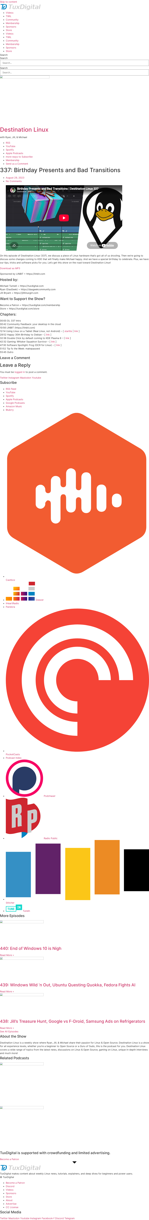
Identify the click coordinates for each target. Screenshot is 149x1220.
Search (4, 55)
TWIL (8, 16)
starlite (68, 331)
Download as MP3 (10, 268)
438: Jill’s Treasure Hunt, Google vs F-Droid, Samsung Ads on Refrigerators (72, 1021)
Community (12, 19)
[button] (74, 1173)
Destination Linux (24, 129)
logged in (20, 372)
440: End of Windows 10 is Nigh (30, 948)
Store (9, 30)
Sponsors (11, 26)
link (76, 331)
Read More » (7, 955)
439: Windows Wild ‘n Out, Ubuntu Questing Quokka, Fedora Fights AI (67, 984)
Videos (9, 12)
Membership (12, 23)
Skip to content (8, 1)
